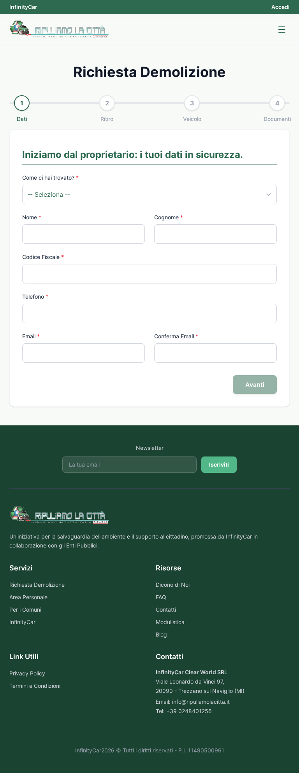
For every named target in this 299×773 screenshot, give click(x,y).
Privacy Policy (27, 673)
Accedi (280, 6)
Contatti (166, 609)
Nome (31, 217)
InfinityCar (23, 6)
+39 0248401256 (189, 711)
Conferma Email (176, 336)
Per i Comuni (25, 609)
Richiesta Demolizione (37, 584)
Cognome (168, 217)
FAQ (161, 597)
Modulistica (170, 622)
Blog (161, 634)
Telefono (35, 296)
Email (31, 336)
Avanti (254, 384)
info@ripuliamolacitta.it (201, 701)
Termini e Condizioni (34, 685)
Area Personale (28, 597)
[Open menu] (282, 29)
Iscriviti (219, 464)
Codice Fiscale (43, 257)
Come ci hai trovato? (50, 177)
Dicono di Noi (173, 584)
